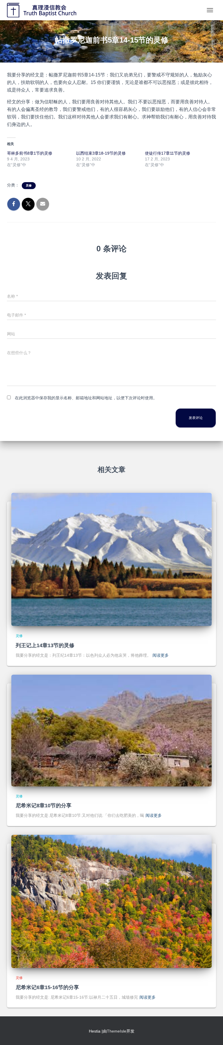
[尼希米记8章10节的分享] (111, 730)
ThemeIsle (116, 1031)
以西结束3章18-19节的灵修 (101, 153)
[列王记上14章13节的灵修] (111, 559)
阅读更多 (160, 655)
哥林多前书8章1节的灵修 (29, 153)
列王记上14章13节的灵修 (45, 645)
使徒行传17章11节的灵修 (167, 153)
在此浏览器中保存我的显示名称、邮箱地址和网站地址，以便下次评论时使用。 (86, 398)
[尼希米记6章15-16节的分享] (111, 901)
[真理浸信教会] (48, 10)
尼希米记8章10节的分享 (43, 805)
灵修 (29, 185)
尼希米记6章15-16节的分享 (47, 987)
